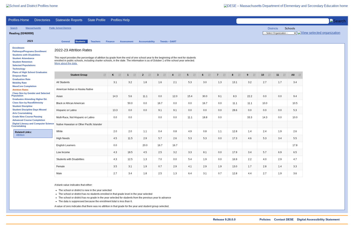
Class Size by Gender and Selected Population (30, 94)
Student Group (78, 74)
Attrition (20, 135)
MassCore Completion (24, 86)
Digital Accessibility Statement (318, 219)
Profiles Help (120, 20)
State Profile (97, 20)
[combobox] (282, 21)
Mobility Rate (19, 82)
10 (262, 74)
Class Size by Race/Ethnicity (27, 102)
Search (13, 28)
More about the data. (65, 63)
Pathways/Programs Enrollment (29, 51)
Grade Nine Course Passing (27, 116)
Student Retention (22, 62)
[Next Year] (38, 41)
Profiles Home (18, 20)
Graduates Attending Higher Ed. (29, 99)
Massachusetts (33, 28)
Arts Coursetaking (22, 113)
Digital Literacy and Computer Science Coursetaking (32, 124)
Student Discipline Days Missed (29, 109)
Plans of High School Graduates (29, 72)
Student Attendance (23, 58)
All (292, 74)
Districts (273, 28)
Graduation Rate (21, 79)
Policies (265, 219)
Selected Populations (23, 65)
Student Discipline (22, 106)
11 (277, 74)
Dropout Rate (19, 76)
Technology (18, 69)
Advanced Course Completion (28, 120)
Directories (42, 20)
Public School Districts (60, 28)
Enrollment (18, 48)
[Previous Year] (24, 41)
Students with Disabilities (26, 55)
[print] (310, 51)
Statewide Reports (69, 20)
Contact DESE (284, 219)
